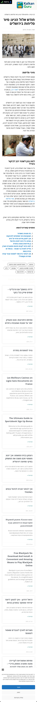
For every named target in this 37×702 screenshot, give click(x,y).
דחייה (18, 692)
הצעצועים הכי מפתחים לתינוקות (18, 236)
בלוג (6, 268)
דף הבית (32, 14)
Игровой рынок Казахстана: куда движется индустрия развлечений (19, 522)
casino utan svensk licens (17, 264)
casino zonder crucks (26, 268)
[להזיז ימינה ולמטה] (2, 2)
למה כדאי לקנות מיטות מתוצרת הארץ (16, 246)
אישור (18, 687)
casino (31, 264)
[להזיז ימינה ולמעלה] (2, 1)
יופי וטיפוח (30, 272)
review (13, 268)
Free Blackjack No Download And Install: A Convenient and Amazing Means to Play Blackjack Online (19, 559)
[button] (3, 670)
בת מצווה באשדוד (24, 233)
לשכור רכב (14, 89)
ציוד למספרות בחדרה (22, 350)
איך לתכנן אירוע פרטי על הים (20, 238)
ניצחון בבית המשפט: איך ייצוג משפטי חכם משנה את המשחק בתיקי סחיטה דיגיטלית (18, 458)
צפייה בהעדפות (18, 698)
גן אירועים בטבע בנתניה (22, 243)
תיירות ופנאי (20, 272)
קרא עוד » (29, 306)
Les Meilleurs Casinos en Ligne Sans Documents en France (19, 380)
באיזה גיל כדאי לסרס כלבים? (20, 241)
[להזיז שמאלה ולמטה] (1, 2)
